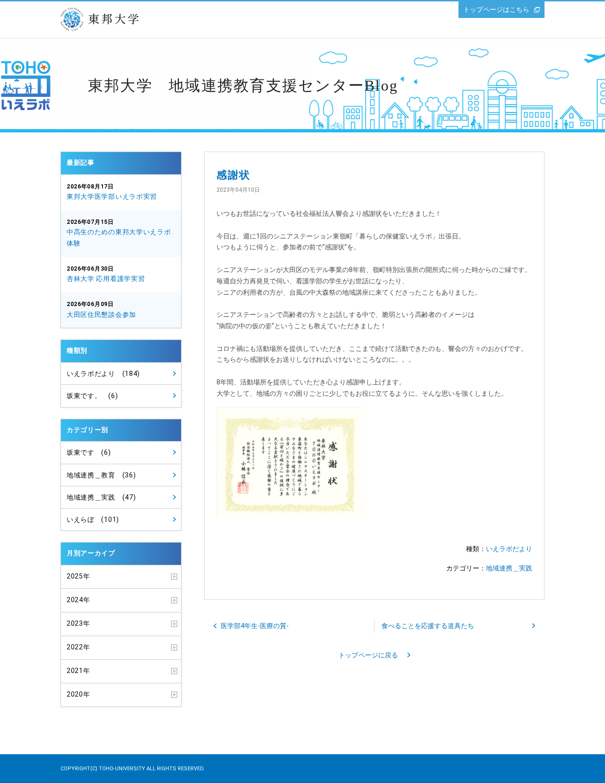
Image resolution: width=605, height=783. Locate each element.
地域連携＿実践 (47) (101, 497)
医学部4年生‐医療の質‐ (255, 626)
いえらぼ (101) (93, 519)
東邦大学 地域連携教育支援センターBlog (243, 85)
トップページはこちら (496, 9)
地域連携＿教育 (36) (101, 475)
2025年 (78, 576)
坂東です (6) (89, 452)
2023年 (78, 623)
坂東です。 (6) (92, 396)
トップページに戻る (368, 655)
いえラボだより (509, 549)
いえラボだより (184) (103, 373)
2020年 (78, 694)
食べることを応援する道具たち (427, 626)
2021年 (78, 670)
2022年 (78, 647)
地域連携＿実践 (509, 568)
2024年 (78, 600)
